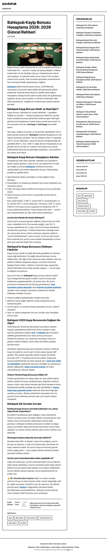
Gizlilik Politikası (45, 547)
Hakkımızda (31, 547)
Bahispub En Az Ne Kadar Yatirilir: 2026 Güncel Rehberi (88, 88)
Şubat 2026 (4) (81, 176)
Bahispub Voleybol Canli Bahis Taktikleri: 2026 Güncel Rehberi (89, 34)
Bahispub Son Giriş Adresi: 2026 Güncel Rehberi (87, 26)
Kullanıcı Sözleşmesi (68, 547)
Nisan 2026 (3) (81, 170)
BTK (33, 333)
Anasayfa (6, 9)
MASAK (41, 333)
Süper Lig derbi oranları (35, 367)
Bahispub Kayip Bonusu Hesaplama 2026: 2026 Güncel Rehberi (88, 79)
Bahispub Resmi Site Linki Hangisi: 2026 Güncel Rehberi (88, 41)
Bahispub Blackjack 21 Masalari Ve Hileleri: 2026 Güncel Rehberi (88, 104)
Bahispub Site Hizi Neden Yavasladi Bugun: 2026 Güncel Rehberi (88, 134)
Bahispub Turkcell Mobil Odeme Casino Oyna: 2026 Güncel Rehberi (87, 114)
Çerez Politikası (56, 547)
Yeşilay (22, 487)
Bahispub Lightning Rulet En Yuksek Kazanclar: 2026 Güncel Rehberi (87, 143)
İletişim (77, 547)
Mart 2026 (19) (81, 173)
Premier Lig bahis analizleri (49, 287)
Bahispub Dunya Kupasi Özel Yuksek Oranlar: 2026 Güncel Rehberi (88, 50)
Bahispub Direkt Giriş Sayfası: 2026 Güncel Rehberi (88, 95)
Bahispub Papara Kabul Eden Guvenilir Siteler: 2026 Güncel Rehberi (88, 59)
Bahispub (9, 4)
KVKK (37, 547)
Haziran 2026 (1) (82, 166)
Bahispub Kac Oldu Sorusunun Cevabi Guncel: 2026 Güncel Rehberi (88, 124)
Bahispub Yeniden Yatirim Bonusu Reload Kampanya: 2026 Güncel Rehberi (87, 69)
